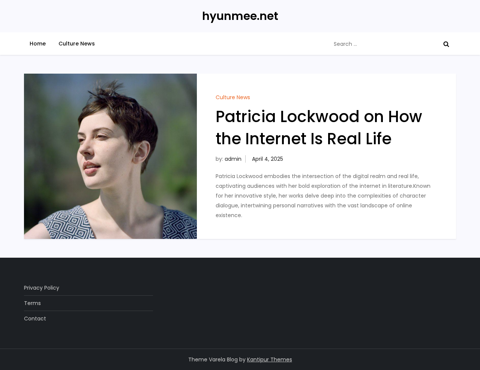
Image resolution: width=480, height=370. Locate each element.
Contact (35, 318)
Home (38, 43)
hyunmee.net (240, 16)
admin (233, 159)
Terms (32, 303)
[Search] (446, 44)
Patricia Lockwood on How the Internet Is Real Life (319, 128)
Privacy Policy (41, 287)
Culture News (76, 43)
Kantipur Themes (269, 359)
